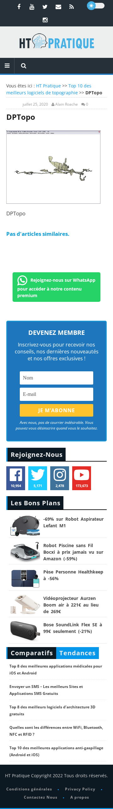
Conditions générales (29, 789)
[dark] (96, 5)
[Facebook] (18, 6)
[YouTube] (32, 6)
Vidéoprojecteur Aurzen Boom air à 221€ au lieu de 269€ (71, 604)
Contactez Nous (40, 797)
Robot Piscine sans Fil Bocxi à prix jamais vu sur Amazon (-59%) (73, 552)
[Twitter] (45, 6)
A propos (79, 797)
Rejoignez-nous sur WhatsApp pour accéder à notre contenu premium (56, 287)
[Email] (58, 6)
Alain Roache (66, 104)
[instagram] (45, 19)
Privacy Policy (80, 789)
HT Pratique (48, 86)
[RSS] (71, 6)
